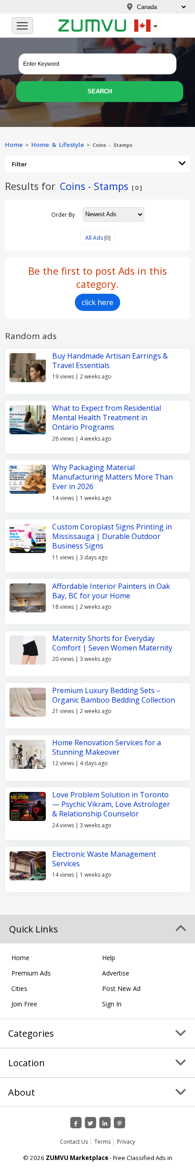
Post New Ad (121, 988)
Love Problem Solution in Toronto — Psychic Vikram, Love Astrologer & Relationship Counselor (111, 804)
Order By (63, 214)
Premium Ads (31, 973)
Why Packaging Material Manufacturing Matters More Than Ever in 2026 (112, 477)
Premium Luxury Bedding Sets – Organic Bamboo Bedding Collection (113, 695)
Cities (19, 988)
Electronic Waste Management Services (104, 859)
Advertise (115, 973)
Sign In (112, 1004)
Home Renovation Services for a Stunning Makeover (106, 747)
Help (108, 957)
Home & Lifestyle (57, 145)
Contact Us (74, 1142)
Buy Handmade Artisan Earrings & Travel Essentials (110, 360)
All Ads (94, 238)
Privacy (126, 1142)
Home (14, 145)
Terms (102, 1142)
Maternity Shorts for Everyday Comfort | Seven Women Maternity (112, 643)
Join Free (24, 1004)
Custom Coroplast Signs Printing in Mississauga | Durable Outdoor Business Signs (112, 536)
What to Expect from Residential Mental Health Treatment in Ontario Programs (106, 417)
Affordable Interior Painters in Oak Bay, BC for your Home (111, 591)
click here (97, 302)
